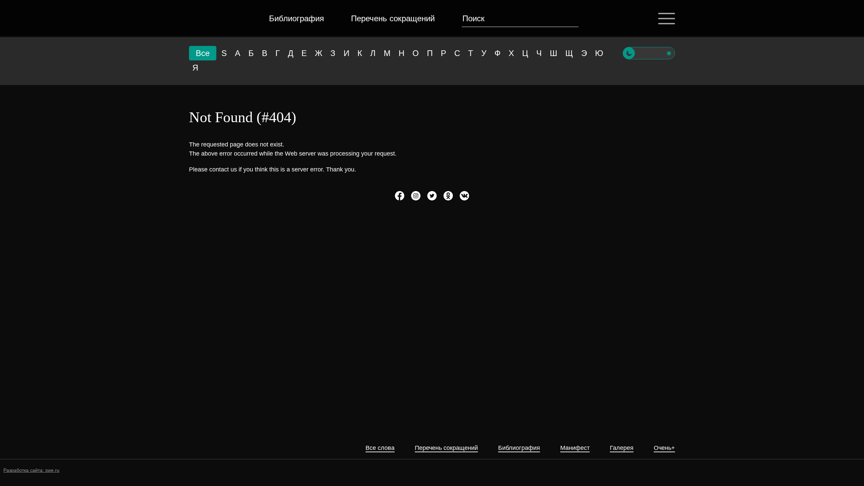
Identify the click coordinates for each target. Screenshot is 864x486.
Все (203, 53)
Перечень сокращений (393, 18)
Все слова (380, 448)
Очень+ (664, 448)
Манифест (575, 448)
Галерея (621, 448)
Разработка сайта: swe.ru (31, 470)
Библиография (296, 18)
